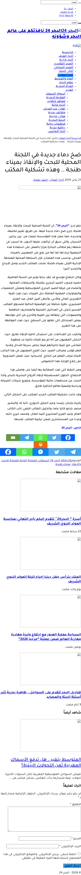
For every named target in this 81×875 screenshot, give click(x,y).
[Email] (13, 437)
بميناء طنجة (63, 464)
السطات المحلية (38, 460)
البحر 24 (55, 460)
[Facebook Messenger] (40, 452)
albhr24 (66, 460)
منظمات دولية (55, 124)
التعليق (75, 804)
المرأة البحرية (64, 86)
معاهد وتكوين (56, 101)
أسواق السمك (55, 94)
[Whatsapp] (40, 437)
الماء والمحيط (63, 79)
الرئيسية (67, 52)
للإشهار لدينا (66, 15)
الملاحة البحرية (55, 97)
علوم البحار (66, 82)
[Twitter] (54, 437)
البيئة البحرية (57, 120)
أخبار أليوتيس (56, 131)
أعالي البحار (66, 71)
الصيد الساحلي (63, 67)
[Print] (40, 444)
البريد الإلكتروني (70, 846)
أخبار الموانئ (65, 75)
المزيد (69, 90)
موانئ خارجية (57, 116)
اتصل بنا (68, 9)
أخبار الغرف (66, 56)
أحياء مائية (58, 105)
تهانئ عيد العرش (54, 109)
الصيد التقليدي (63, 64)
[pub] (77, 45)
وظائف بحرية (56, 113)
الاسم (76, 839)
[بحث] (79, 3)
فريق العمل (66, 12)
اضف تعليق (40, 180)
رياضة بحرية (57, 128)
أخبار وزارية (66, 60)
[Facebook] (68, 437)
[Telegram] (27, 437)
